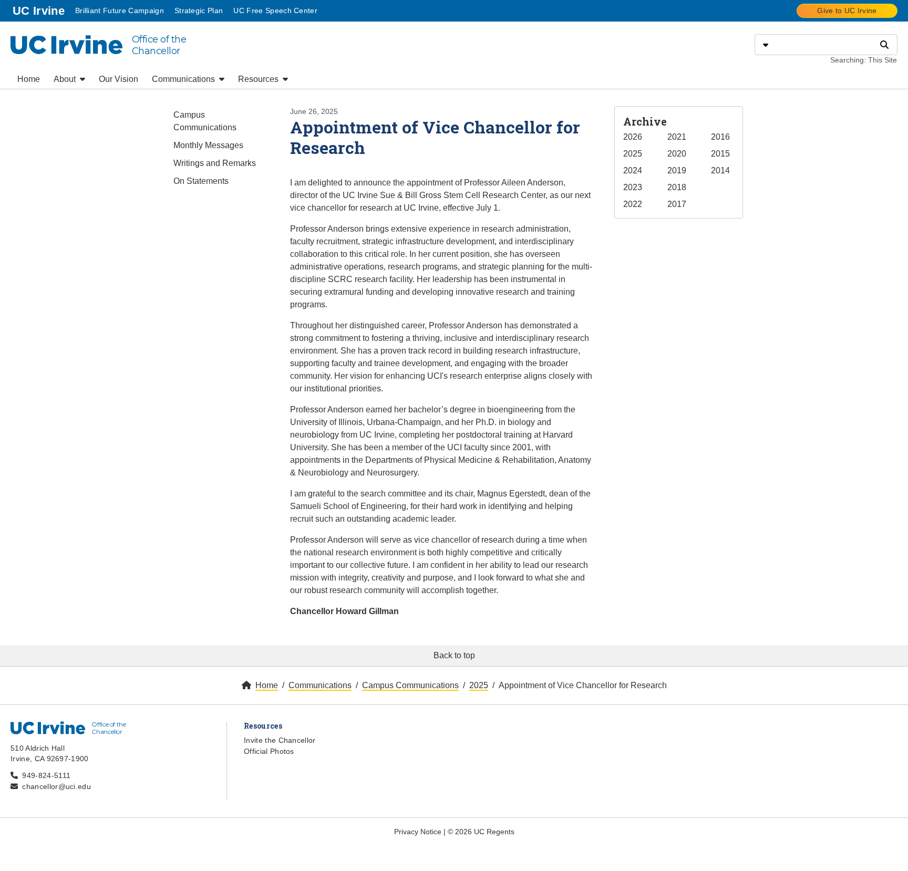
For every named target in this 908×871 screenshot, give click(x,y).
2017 (676, 204)
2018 (676, 187)
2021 (676, 136)
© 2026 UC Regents (481, 831)
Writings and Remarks (214, 163)
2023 (632, 187)
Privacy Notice (417, 831)
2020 (676, 153)
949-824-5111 (46, 775)
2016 (720, 136)
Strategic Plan (198, 10)
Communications (184, 79)
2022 (632, 204)
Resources (259, 79)
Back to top (454, 655)
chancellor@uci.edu (56, 786)
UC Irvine (40, 10)
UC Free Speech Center (275, 10)
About (66, 79)
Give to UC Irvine (846, 10)
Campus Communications (204, 121)
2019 (676, 170)
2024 (632, 170)
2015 (720, 153)
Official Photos (269, 751)
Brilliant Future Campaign (119, 10)
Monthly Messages (208, 145)
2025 (632, 153)
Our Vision (118, 79)
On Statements (201, 181)
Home (28, 79)
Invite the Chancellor (280, 740)
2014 (720, 170)
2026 (632, 136)
